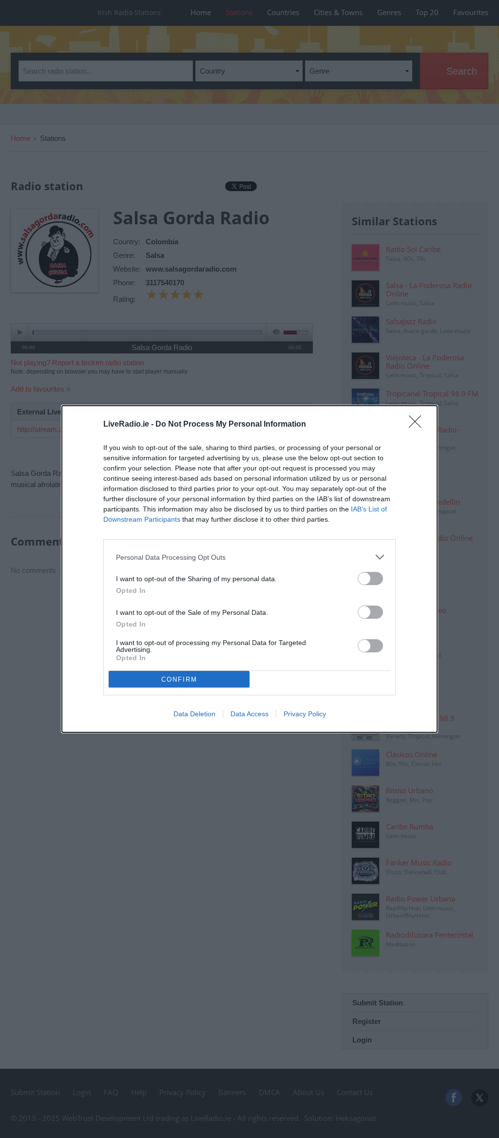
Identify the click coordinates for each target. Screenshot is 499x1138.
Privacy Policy (305, 714)
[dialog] (249, 569)
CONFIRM (179, 679)
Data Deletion (194, 714)
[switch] (370, 578)
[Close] (418, 424)
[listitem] (249, 557)
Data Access (249, 714)
